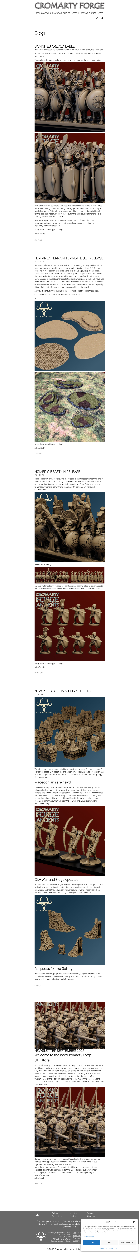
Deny (109, 1242)
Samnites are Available (55, 46)
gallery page (52, 973)
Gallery (55, 1213)
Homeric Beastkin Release (57, 472)
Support (76, 1241)
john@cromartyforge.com (63, 979)
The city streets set (43, 769)
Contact (90, 1213)
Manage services (89, 1236)
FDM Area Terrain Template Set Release (69, 258)
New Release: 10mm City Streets (63, 691)
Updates (73, 1213)
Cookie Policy (104, 1248)
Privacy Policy (113, 1248)
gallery (73, 223)
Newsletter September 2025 (60, 1051)
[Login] (102, 18)
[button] (135, 1222)
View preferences (127, 1242)
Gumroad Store (69, 1226)
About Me (91, 1216)
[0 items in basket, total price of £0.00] (97, 18)
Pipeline (73, 1216)
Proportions (57, 1216)
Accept (91, 1242)
